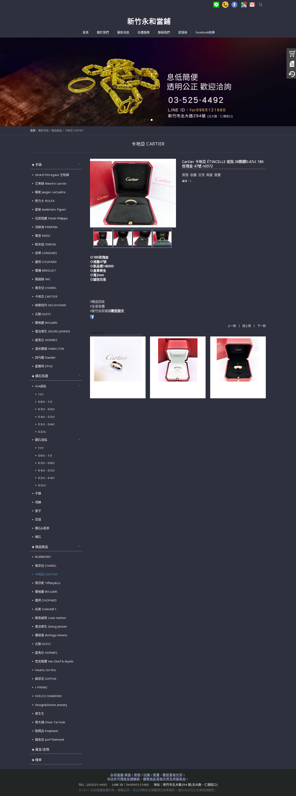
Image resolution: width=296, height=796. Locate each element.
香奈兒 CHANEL (45, 288)
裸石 (37, 537)
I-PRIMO (40, 687)
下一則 (261, 326)
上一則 (232, 326)
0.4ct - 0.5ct (46, 417)
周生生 (39, 713)
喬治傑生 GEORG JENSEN (52, 331)
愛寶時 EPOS (43, 366)
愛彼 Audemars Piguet (50, 209)
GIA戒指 (40, 386)
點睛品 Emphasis (46, 731)
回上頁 (246, 326)
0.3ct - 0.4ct (46, 424)
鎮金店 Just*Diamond (49, 739)
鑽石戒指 (40, 440)
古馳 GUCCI (42, 314)
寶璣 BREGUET (45, 270)
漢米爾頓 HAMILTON (49, 349)
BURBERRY (42, 557)
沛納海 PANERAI (46, 227)
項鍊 (37, 502)
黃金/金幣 (42, 749)
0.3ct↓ (42, 432)
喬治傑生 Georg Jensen (50, 626)
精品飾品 (57, 130)
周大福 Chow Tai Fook (49, 722)
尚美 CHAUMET (45, 609)
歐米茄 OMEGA (45, 244)
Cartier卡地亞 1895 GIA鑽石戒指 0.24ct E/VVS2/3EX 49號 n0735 (174, 389)
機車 (38, 760)
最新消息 (43, 130)
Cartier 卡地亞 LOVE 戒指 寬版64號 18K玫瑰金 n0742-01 (236, 389)
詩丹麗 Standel (44, 357)
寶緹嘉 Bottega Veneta (50, 635)
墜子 (37, 511)
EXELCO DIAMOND (48, 696)
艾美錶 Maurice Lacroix (50, 183)
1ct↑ (40, 394)
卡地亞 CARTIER (74, 130)
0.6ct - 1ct (44, 402)
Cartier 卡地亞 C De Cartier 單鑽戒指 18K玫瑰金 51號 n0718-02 (117, 389)
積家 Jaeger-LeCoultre (50, 192)
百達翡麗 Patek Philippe (51, 218)
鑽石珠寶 (41, 376)
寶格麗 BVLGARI (45, 323)
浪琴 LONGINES (45, 253)
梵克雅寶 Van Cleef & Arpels (53, 661)
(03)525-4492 (97, 785)
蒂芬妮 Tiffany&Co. (47, 583)
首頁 (32, 130)
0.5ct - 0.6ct (46, 409)
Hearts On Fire (45, 670)
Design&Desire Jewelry (50, 705)
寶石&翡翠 (41, 528)
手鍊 (37, 493)
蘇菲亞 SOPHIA (45, 679)
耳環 (37, 519)
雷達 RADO (42, 236)
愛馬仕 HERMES (45, 340)
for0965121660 (137, 785)
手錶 (38, 164)
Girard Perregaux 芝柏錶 (51, 175)
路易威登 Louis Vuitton (50, 618)
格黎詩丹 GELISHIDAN (50, 305)
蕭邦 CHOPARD (45, 262)
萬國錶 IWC (42, 279)
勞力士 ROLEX (44, 201)
